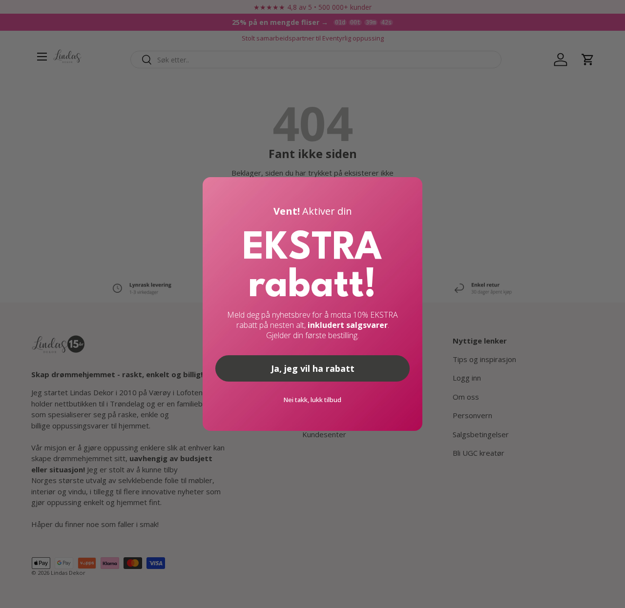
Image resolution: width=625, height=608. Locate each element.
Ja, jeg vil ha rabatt (312, 368)
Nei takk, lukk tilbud (312, 399)
